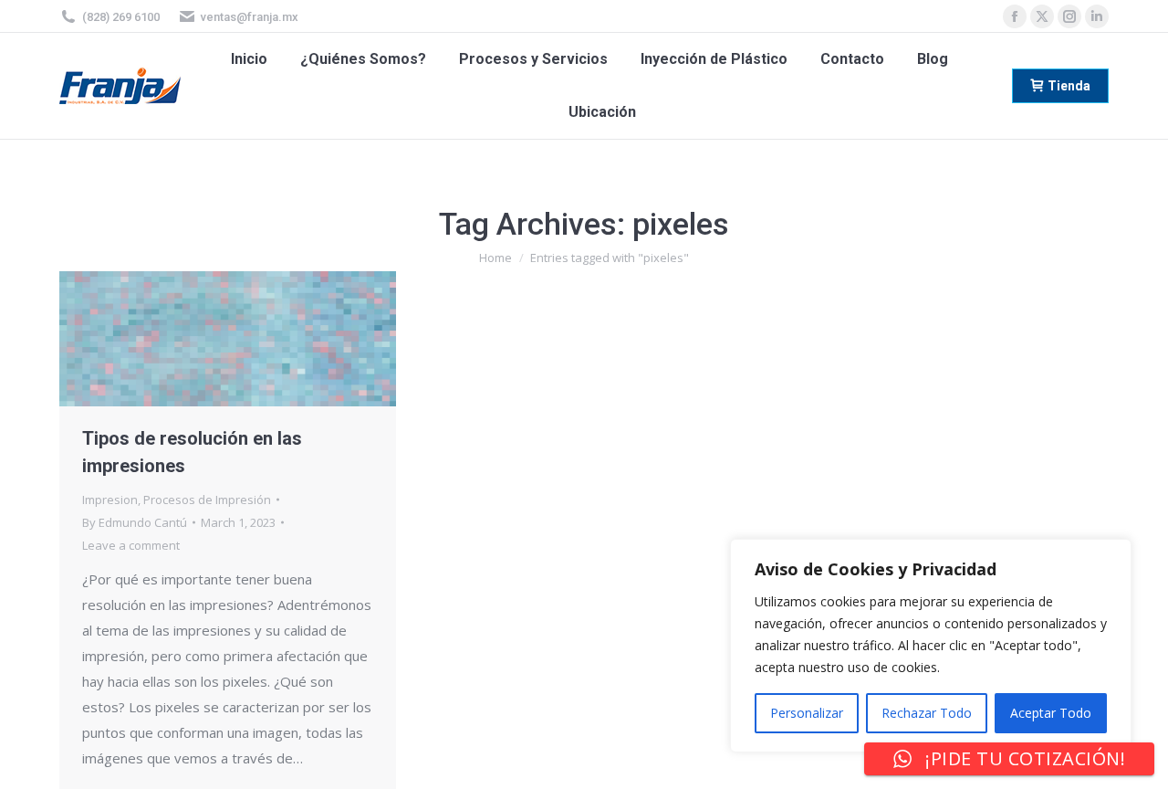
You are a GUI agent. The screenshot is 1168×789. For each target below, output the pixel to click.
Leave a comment (131, 545)
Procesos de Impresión (207, 499)
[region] (931, 645)
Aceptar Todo (1050, 712)
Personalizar (806, 712)
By (134, 522)
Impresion (110, 499)
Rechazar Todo (926, 712)
